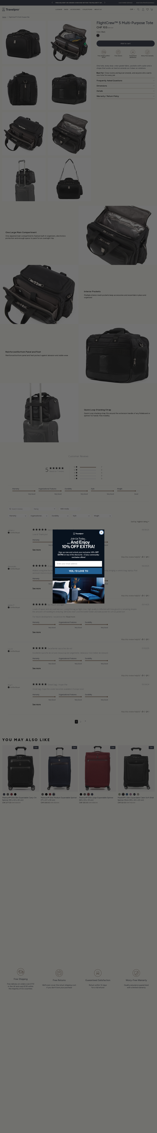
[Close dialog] (101, 532)
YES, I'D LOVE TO (78, 571)
